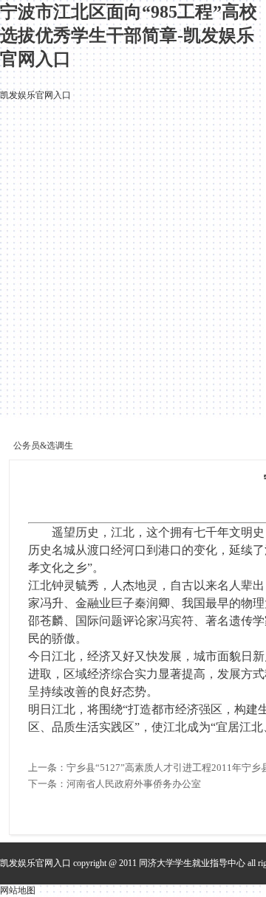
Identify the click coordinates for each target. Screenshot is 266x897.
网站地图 (17, 890)
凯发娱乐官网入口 (35, 95)
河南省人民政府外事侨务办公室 (133, 783)
